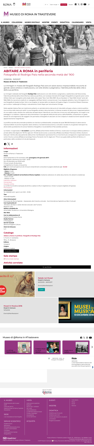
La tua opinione (31, 416)
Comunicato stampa (12, 259)
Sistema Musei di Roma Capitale (13, 408)
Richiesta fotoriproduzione (12, 427)
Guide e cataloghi (32, 413)
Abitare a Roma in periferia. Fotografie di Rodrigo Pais (22, 236)
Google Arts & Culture (68, 351)
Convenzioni (8, 182)
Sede (6, 414)
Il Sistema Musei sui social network (40, 350)
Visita (88, 22)
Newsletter (7, 410)
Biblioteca (7, 425)
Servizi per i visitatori (33, 406)
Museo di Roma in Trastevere (33, 14)
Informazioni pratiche (33, 403)
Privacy (55, 440)
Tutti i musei (53, 4)
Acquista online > (11, 251)
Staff (5, 405)
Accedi (71, 4)
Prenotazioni (8, 187)
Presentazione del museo (11, 403)
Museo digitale (32, 22)
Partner (74, 405)
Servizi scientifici (12, 421)
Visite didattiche (31, 410)
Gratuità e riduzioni (10, 180)
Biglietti (29, 405)
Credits (78, 440)
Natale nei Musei (45, 278)
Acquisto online (9, 184)
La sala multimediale (10, 428)
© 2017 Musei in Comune (44, 440)
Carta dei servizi (8, 406)
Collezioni (17, 22)
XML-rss (89, 442)
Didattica (64, 22)
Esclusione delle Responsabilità (66, 440)
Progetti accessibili (54, 420)
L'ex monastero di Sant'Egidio (13, 416)
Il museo (5, 22)
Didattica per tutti (54, 415)
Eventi (54, 22)
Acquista (63, 4)
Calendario (78, 22)
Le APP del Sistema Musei (10, 351)
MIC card (29, 408)
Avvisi (65, 167)
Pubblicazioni (8, 423)
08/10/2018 (82, 363)
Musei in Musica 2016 (13, 306)
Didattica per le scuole (55, 413)
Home (5, 67)
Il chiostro (7, 430)
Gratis (41, 289)
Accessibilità (30, 415)
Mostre (45, 22)
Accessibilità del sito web (86, 441)
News (73, 402)
